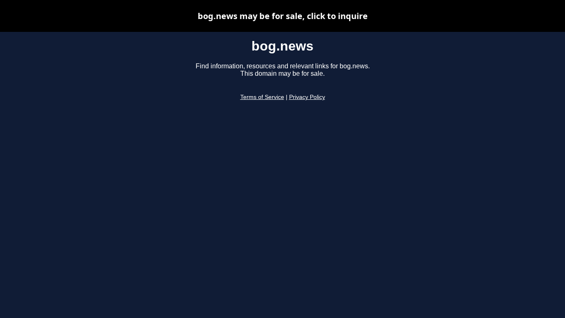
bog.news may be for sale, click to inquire (283, 16)
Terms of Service (262, 97)
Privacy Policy (307, 97)
